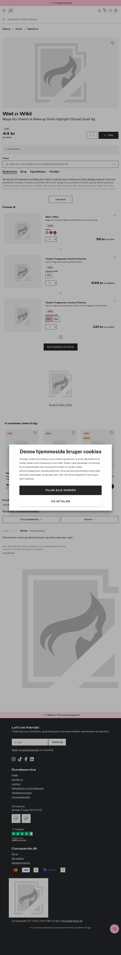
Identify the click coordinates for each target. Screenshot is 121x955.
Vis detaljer (60, 501)
